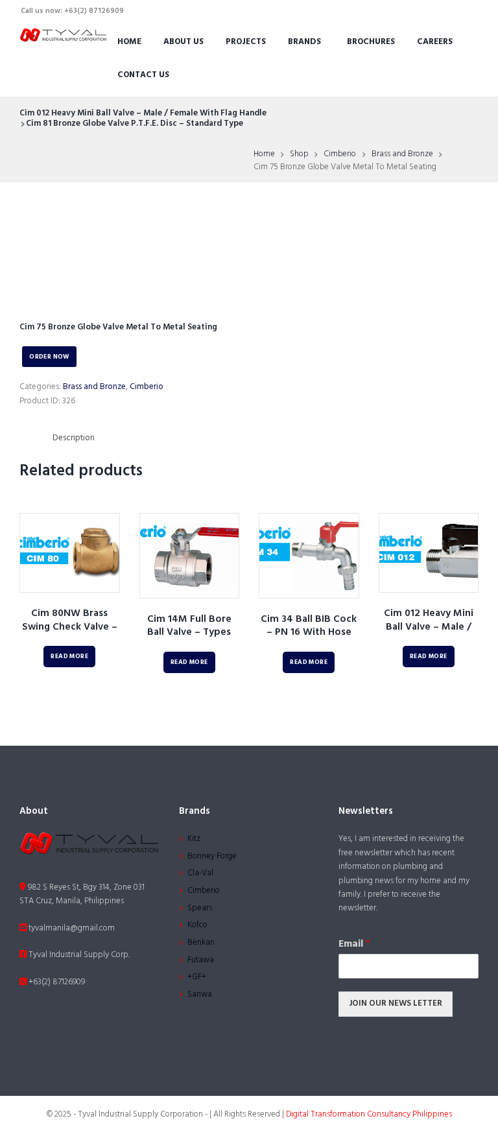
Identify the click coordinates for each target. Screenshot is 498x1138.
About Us (183, 42)
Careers (435, 42)
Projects (246, 42)
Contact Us (143, 75)
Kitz (193, 839)
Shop (299, 154)
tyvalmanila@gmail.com (71, 928)
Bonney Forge (212, 856)
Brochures (371, 42)
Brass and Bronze (402, 154)
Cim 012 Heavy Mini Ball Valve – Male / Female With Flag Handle (143, 113)
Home (129, 42)
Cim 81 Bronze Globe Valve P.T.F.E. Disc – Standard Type (134, 123)
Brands (304, 42)
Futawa (200, 960)
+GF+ (196, 977)
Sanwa (199, 994)
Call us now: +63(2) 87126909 (72, 11)
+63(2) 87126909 (56, 982)
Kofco (197, 925)
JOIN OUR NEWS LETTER (395, 1003)
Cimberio (340, 154)
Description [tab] (74, 438)
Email (354, 944)
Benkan (201, 942)
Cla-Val (200, 873)
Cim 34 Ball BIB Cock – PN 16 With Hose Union (309, 632)
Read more (69, 656)
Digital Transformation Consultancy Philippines (369, 1114)
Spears (199, 908)
